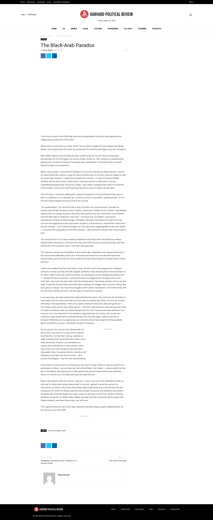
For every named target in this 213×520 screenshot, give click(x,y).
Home (43, 36)
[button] (191, 15)
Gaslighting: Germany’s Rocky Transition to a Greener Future (59, 462)
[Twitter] (176, 14)
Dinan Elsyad (47, 50)
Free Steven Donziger (117, 461)
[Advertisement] (107, 346)
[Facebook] (171, 14)
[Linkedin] (185, 14)
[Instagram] (180, 14)
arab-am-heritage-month (56, 431)
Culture (50, 36)
